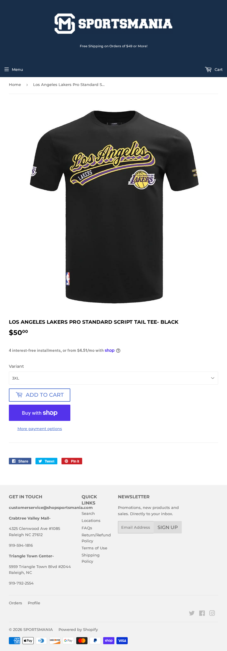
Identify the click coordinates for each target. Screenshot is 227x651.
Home (15, 84)
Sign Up (168, 527)
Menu (17, 69)
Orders (15, 602)
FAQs (87, 527)
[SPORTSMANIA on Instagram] (212, 614)
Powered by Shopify (78, 629)
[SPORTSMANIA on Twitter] (192, 614)
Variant (16, 366)
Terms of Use (94, 548)
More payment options (39, 428)
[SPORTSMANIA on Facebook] (202, 614)
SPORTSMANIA (38, 629)
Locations (91, 520)
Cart (218, 69)
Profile (34, 602)
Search (88, 513)
